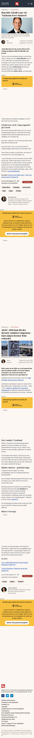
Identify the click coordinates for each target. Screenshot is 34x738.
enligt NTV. (14, 499)
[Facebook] (2, 695)
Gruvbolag (16, 187)
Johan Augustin (12, 588)
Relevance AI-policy (7, 715)
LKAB (3, 191)
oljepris (12, 581)
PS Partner (4, 721)
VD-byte (18, 191)
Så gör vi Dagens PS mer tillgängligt (12, 723)
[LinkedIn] (11, 695)
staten (11, 191)
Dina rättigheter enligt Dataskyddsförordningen (15, 713)
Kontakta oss (5, 704)
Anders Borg (6, 187)
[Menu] (31, 4)
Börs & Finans (14, 9)
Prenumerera (27, 182)
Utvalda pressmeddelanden (9, 702)
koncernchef (26, 187)
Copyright (4, 706)
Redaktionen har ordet (8, 719)
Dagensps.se (4, 9)
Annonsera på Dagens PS (9, 717)
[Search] (29, 4)
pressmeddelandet (14, 171)
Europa (4, 581)
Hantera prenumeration (8, 700)
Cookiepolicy (5, 711)
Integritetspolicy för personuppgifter (12, 709)
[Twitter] (7, 695)
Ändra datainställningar (8, 725)
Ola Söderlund (12, 197)
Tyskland (20, 581)
